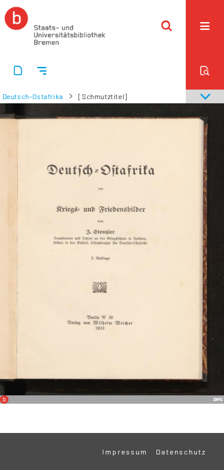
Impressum (125, 451)
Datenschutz (181, 451)
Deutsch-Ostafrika (32, 96)
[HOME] (55, 26)
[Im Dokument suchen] (205, 70)
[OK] (167, 25)
